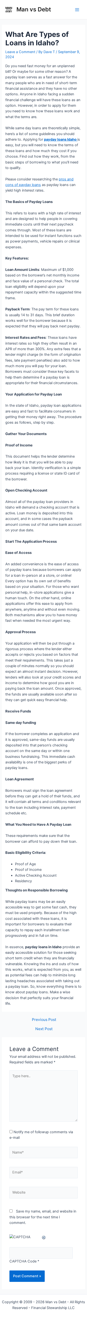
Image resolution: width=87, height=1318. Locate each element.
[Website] (43, 1193)
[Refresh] (44, 1237)
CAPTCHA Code (22, 1261)
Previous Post (44, 1020)
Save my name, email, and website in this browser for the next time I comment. (42, 1217)
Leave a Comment (20, 52)
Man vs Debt (33, 9)
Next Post (44, 1029)
